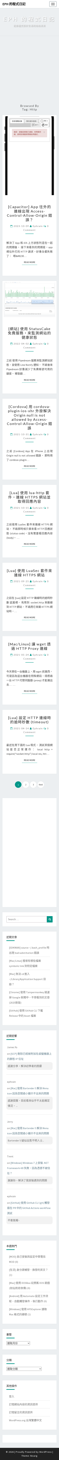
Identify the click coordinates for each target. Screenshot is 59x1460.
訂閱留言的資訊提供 (21, 1412)
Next (41, 784)
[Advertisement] (29, 70)
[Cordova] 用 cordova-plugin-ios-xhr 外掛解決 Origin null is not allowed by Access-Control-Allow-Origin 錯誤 (29, 417)
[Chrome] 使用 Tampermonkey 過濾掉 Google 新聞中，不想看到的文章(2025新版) (29, 997)
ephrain (38, 226)
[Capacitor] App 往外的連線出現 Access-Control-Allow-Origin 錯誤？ (29, 213)
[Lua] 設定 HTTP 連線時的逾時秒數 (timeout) (29, 719)
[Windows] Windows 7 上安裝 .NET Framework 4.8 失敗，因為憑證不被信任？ (28, 1168)
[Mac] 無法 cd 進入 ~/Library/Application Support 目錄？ (27, 979)
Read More (30, 262)
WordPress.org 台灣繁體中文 (25, 1420)
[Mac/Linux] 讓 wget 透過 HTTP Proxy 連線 (29, 646)
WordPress (45, 1451)
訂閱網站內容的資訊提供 (23, 1404)
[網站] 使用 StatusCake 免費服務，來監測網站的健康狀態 (29, 333)
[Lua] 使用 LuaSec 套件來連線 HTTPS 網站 (29, 572)
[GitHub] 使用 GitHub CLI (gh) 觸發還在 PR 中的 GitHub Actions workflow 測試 (28, 1208)
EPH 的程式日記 (14, 4)
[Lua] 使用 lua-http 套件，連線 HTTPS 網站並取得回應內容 (29, 497)
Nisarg (34, 1455)
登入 (11, 1396)
